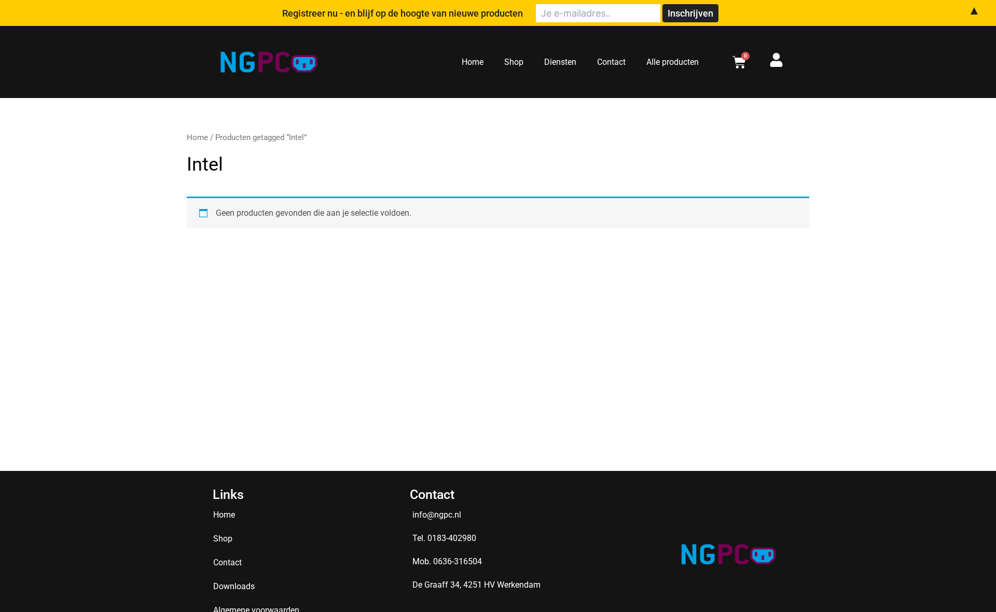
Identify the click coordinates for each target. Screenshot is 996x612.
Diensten (560, 62)
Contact (611, 62)
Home (472, 62)
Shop (513, 62)
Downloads (234, 586)
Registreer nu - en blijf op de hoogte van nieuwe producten (402, 13)
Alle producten (672, 62)
